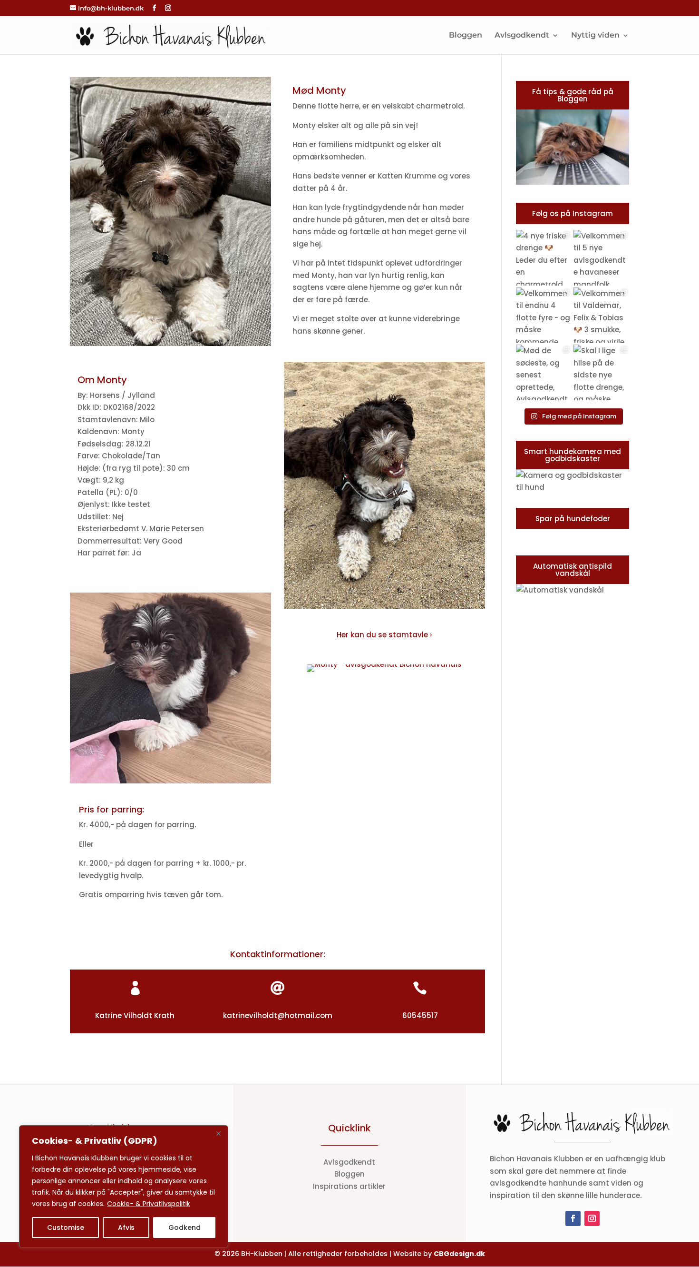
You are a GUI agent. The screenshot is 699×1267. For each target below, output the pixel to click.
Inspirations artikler (349, 1186)
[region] (123, 1186)
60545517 (420, 1015)
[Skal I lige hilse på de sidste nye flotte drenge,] (601, 372)
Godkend (184, 1227)
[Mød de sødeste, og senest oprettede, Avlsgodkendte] (544, 372)
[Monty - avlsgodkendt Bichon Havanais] (170, 346)
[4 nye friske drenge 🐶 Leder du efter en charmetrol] (544, 258)
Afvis (126, 1227)
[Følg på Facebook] (573, 1218)
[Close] (218, 1133)
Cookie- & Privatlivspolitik (148, 1203)
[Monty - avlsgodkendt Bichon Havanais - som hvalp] (170, 783)
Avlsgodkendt (522, 36)
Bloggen (465, 36)
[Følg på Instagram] (592, 1218)
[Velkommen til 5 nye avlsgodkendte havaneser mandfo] (601, 258)
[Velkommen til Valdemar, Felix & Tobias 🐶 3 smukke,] (601, 315)
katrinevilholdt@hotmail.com (277, 1015)
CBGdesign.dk (459, 1253)
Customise (65, 1227)
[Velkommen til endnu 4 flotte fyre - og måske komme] (544, 315)
